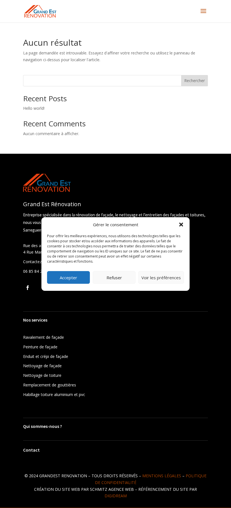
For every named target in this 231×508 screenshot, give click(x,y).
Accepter (68, 277)
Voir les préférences (161, 277)
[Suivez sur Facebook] (27, 287)
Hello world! (34, 108)
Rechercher (194, 80)
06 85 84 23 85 (36, 271)
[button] (181, 224)
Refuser (114, 277)
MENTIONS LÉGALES (161, 475)
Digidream (116, 495)
